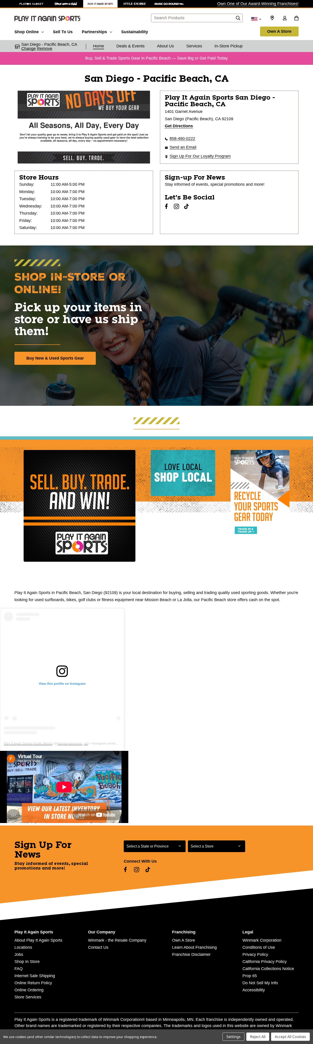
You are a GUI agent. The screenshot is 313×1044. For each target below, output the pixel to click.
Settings (233, 1036)
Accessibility (253, 990)
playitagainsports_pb (73, 743)
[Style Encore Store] (135, 4)
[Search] (238, 19)
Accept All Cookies (290, 1036)
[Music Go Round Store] (169, 4)
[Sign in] (284, 18)
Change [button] (28, 48)
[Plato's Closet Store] (31, 4)
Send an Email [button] (183, 147)
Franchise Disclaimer (191, 954)
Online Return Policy (33, 983)
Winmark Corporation (261, 940)
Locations (23, 947)
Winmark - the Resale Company (117, 940)
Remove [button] (44, 48)
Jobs (18, 954)
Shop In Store (27, 961)
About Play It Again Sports (38, 940)
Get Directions (179, 126)
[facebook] (166, 206)
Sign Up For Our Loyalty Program (200, 156)
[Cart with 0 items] (296, 18)
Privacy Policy (255, 954)
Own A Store (279, 31)
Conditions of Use (258, 947)
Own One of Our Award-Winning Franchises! (258, 3)
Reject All (258, 1036)
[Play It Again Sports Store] (100, 4)
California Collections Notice (268, 968)
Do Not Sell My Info (260, 983)
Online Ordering (29, 990)
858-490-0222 (182, 138)
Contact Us (98, 947)
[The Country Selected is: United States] (256, 18)
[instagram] (176, 206)
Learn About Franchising (194, 947)
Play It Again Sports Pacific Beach (28, 743)
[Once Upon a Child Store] (66, 4)
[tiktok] (186, 206)
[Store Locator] (272, 18)
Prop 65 (249, 975)
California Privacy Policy (264, 961)
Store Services (27, 997)
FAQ (18, 968)
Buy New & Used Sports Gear (55, 358)
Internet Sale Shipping (34, 975)
